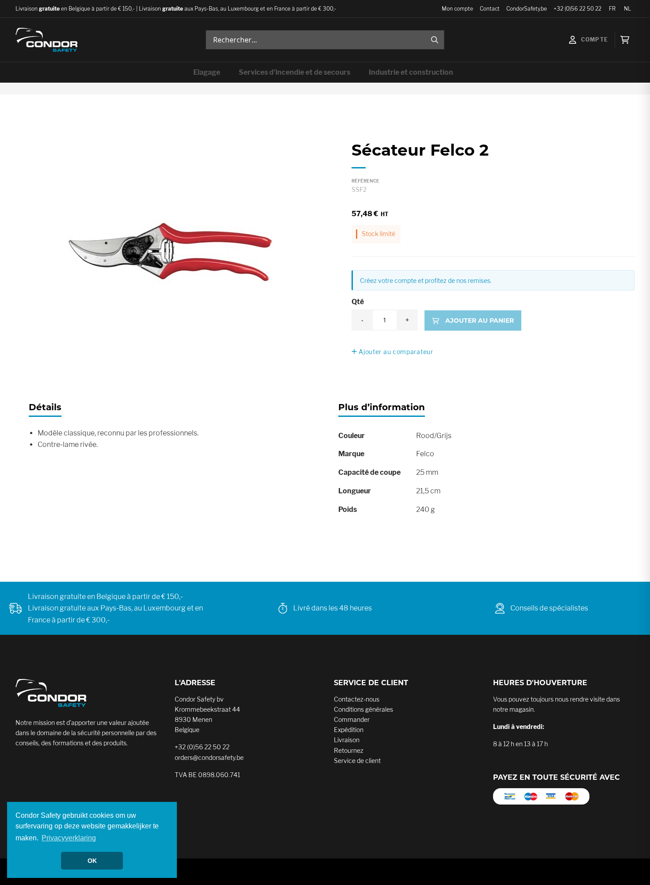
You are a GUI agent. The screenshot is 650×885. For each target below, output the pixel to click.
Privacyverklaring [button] (69, 838)
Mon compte (457, 8)
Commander (352, 719)
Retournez (348, 750)
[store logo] (46, 40)
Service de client (357, 760)
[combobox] (325, 40)
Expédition (348, 729)
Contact (490, 8)
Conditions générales (363, 709)
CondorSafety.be (526, 8)
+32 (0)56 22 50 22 (577, 8)
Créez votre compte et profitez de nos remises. (426, 280)
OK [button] (92, 860)
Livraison (346, 740)
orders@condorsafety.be (209, 757)
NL (627, 8)
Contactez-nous (356, 699)
